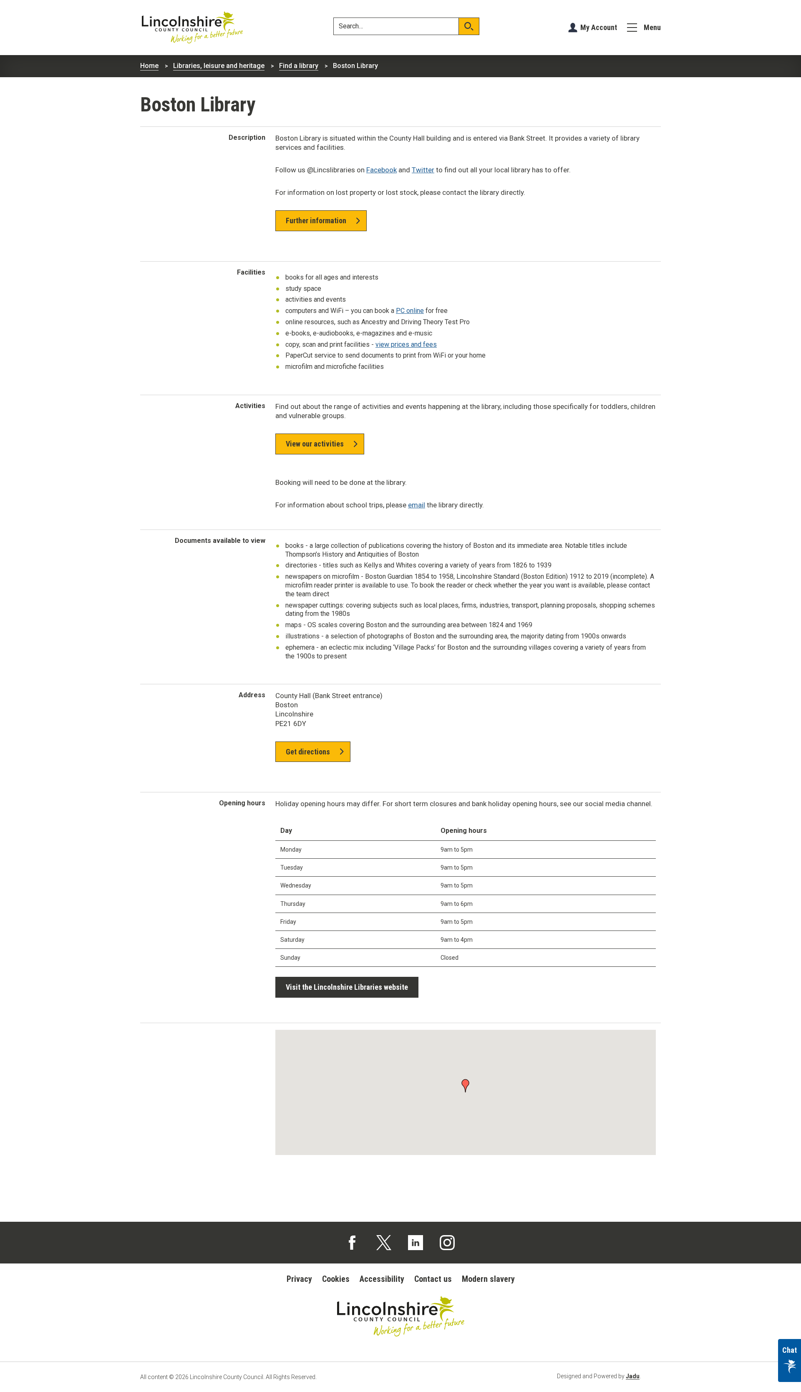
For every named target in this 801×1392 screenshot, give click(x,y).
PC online (410, 311)
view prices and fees (406, 344)
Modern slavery (488, 1279)
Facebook (381, 170)
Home (149, 66)
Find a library (298, 66)
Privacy (299, 1279)
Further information (316, 220)
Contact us (433, 1279)
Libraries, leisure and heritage (218, 66)
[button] (465, 1085)
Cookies (336, 1279)
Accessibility (382, 1279)
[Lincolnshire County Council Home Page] (192, 27)
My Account (598, 27)
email (416, 505)
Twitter (423, 170)
